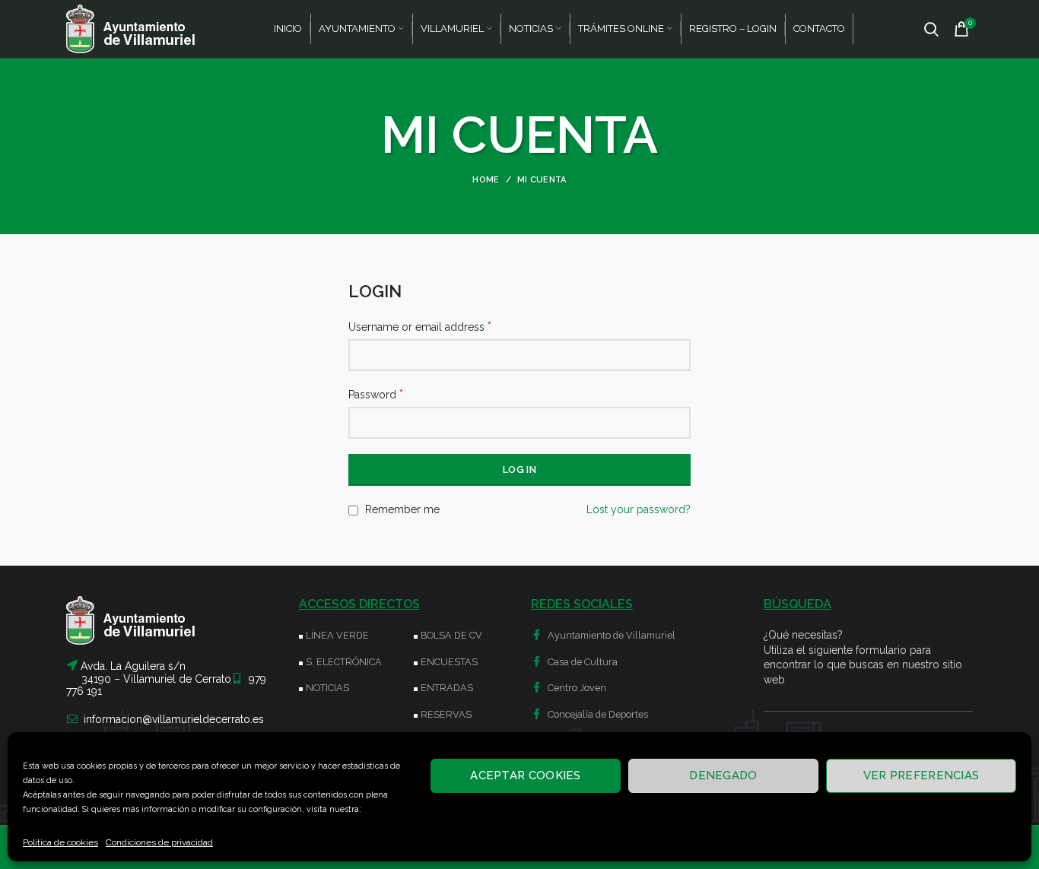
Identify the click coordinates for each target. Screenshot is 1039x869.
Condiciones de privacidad (159, 842)
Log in (519, 469)
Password (375, 394)
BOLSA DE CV (451, 635)
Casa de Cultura (581, 662)
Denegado (723, 775)
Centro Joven (575, 687)
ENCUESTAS (449, 662)
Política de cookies (60, 842)
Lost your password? (638, 509)
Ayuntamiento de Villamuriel (610, 635)
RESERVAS (446, 714)
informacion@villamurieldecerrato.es (174, 719)
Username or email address (419, 326)
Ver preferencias (921, 775)
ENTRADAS (447, 687)
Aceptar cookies (525, 775)
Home (485, 180)
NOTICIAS (327, 687)
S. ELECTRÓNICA (344, 662)
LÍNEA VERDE (337, 635)
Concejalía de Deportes (596, 714)
